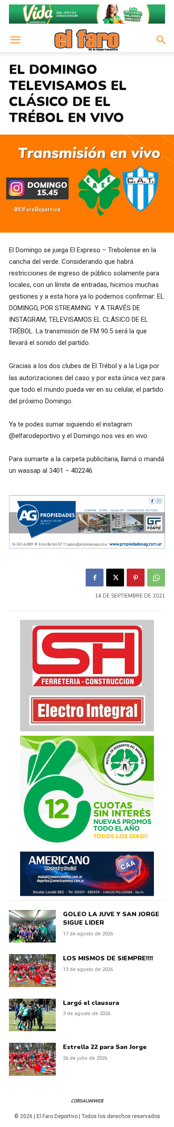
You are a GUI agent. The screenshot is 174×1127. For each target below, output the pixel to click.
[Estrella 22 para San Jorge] (32, 1059)
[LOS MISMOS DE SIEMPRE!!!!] (32, 970)
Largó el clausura (91, 1003)
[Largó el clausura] (32, 1015)
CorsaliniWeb (87, 1101)
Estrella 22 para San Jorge (105, 1047)
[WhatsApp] (156, 577)
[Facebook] (95, 577)
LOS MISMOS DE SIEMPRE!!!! (108, 958)
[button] (15, 40)
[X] (115, 577)
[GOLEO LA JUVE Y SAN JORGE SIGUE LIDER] (32, 926)
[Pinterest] (136, 577)
